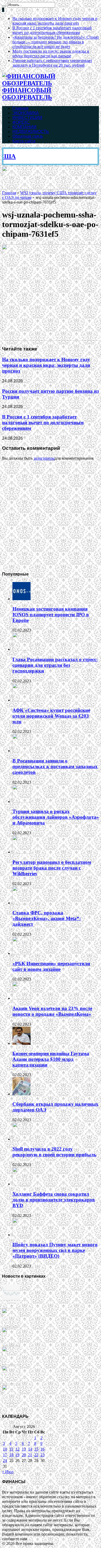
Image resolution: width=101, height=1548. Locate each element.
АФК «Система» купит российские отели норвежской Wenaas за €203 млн (51, 716)
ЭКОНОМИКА (25, 113)
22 (36, 1455)
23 (42, 1455)
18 (11, 1455)
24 (5, 1460)
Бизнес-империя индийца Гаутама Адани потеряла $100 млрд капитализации (50, 1059)
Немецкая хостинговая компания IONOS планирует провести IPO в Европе (50, 614)
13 (24, 1449)
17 (5, 1455)
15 (36, 1449)
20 (24, 1455)
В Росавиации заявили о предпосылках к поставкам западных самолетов (55, 766)
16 (42, 1449)
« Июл (7, 1471)
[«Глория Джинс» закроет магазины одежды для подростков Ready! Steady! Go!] (11, 1382)
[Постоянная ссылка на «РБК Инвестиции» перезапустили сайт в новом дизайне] (21, 953)
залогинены (44, 458)
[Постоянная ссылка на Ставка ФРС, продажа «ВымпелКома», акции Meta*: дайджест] (21, 903)
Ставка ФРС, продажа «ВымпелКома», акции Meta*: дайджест (46, 918)
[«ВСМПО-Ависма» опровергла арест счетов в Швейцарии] (11, 1344)
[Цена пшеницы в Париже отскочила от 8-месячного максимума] (11, 1301)
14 (30, 1449)
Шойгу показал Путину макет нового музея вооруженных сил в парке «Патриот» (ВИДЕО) (55, 1250)
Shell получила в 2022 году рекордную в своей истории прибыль (54, 1151)
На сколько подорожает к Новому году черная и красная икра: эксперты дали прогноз (54, 20)
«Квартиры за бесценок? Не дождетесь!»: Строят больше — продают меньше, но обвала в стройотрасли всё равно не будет (55, 42)
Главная (20, 108)
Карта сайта (23, 141)
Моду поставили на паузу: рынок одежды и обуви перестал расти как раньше (50, 53)
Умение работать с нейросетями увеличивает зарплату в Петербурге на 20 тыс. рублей (52, 62)
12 (17, 1449)
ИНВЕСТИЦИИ (27, 117)
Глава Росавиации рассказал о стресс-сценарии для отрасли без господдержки (55, 665)
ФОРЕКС (21, 122)
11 (11, 1449)
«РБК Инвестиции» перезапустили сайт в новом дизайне (51, 966)
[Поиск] (4, 6)
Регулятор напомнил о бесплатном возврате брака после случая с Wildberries (51, 867)
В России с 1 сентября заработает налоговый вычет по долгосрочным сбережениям (52, 30)
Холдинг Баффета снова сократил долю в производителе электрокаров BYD (53, 1199)
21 (30, 1455)
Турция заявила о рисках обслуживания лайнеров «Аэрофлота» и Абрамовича (55, 817)
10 (5, 1449)
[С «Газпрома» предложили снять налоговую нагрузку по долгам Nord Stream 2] (11, 1401)
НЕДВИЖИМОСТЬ (30, 131)
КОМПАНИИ (24, 127)
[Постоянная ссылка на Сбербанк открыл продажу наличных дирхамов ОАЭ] (21, 1094)
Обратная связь (27, 136)
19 (17, 1455)
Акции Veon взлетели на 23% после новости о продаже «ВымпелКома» (52, 1011)
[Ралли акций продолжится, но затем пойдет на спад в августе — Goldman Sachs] (11, 1363)
